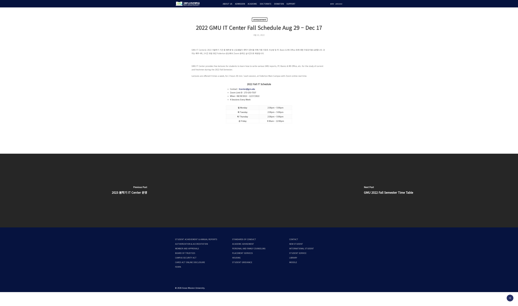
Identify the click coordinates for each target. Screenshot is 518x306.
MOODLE (293, 262)
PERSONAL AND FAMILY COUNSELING (248, 248)
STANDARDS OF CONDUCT (244, 239)
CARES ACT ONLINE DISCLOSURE (190, 262)
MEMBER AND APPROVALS (187, 248)
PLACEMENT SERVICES (242, 253)
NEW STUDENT (296, 244)
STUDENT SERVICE (297, 253)
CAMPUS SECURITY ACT (186, 257)
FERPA (178, 266)
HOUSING (236, 257)
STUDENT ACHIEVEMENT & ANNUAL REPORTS (196, 239)
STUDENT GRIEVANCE (242, 262)
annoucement (259, 19)
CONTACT (293, 239)
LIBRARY (293, 257)
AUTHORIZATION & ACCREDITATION (191, 244)
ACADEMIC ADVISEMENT (243, 244)
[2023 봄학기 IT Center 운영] (129, 190)
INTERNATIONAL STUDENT (301, 248)
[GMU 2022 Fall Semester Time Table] (388, 190)
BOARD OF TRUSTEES (185, 253)
